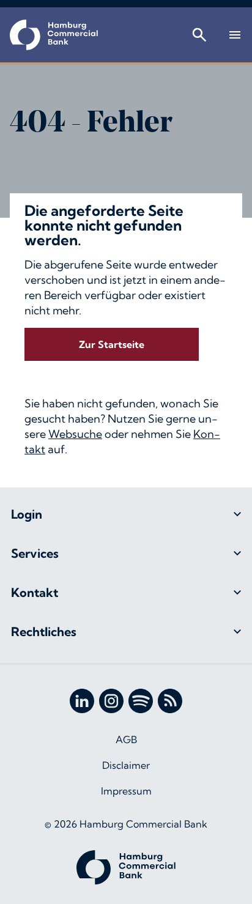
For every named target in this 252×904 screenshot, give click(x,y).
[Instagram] (111, 701)
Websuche (75, 434)
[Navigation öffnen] (235, 35)
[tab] (126, 514)
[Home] (54, 35)
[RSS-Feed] (170, 701)
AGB (126, 739)
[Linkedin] (82, 701)
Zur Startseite (111, 344)
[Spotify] (140, 701)
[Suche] (199, 34)
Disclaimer (126, 765)
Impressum (126, 791)
